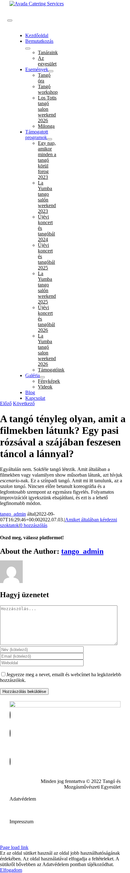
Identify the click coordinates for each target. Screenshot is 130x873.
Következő (24, 403)
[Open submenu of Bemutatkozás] (27, 48)
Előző (6, 403)
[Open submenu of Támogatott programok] (49, 139)
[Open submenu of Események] (50, 71)
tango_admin (13, 514)
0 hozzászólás (33, 525)
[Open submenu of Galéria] (42, 377)
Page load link (14, 847)
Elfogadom (11, 870)
